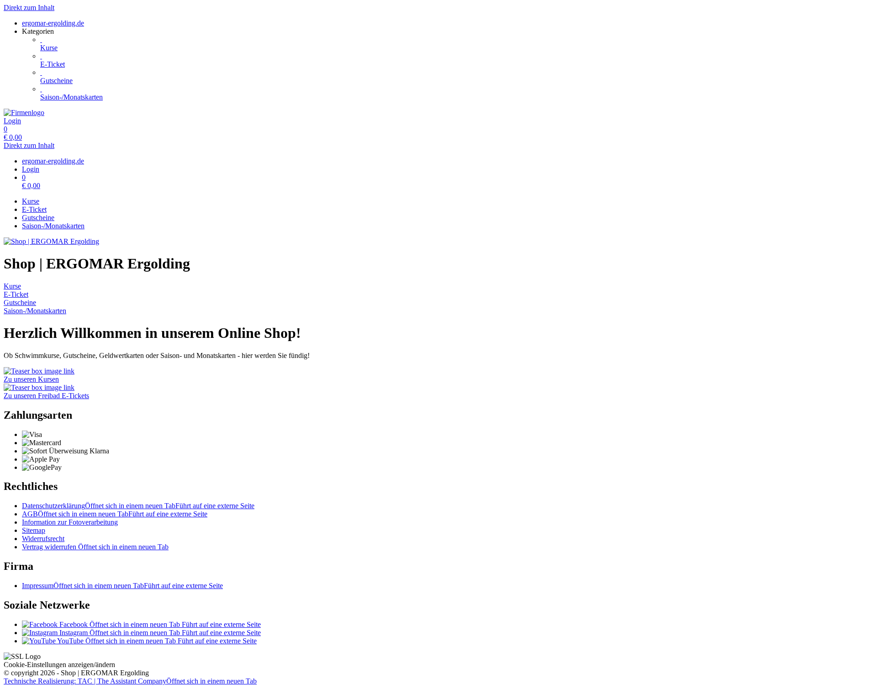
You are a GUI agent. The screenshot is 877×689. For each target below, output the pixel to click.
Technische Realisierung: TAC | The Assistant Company (130, 681)
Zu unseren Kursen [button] (31, 379)
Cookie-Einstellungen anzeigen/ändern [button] (59, 664)
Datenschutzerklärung (138, 506)
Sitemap (33, 530)
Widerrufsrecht (43, 538)
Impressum (122, 585)
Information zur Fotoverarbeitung (70, 522)
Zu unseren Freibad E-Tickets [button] (46, 396)
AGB (114, 514)
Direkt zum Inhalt (29, 7)
